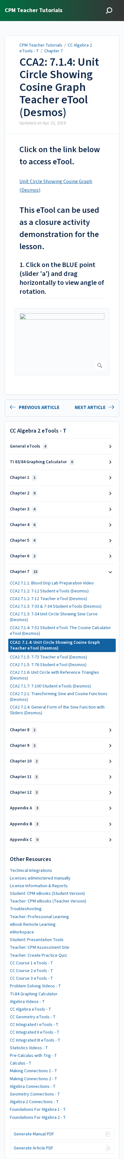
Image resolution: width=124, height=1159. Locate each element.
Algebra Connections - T (33, 1086)
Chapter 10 (24, 761)
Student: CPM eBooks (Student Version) (47, 893)
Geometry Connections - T (35, 1094)
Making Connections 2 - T (33, 1079)
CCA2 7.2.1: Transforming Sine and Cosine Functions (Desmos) (58, 697)
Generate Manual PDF (34, 1134)
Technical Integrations (31, 870)
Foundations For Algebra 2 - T (38, 1117)
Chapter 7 (53, 51)
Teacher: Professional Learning (39, 917)
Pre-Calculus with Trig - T (33, 1055)
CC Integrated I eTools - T (34, 1025)
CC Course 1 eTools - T (31, 963)
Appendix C (24, 839)
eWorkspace (22, 932)
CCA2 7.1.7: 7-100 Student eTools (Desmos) (50, 686)
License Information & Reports (39, 886)
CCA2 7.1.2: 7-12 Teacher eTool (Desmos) (48, 599)
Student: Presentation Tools (37, 940)
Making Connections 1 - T (33, 1071)
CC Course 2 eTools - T (31, 971)
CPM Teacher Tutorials (40, 45)
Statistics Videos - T (29, 1048)
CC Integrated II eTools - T (34, 1032)
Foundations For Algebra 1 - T (38, 1109)
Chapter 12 (24, 792)
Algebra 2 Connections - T (34, 1102)
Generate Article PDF (33, 1148)
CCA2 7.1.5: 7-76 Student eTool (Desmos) (48, 665)
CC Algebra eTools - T (30, 1009)
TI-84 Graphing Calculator (34, 994)
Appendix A (24, 808)
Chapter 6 (22, 556)
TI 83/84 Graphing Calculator (41, 462)
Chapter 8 (22, 730)
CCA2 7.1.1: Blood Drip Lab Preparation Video (52, 583)
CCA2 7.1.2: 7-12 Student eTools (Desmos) (49, 591)
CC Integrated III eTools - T (35, 1040)
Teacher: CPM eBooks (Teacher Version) (48, 901)
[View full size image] (62, 341)
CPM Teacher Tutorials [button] (33, 10)
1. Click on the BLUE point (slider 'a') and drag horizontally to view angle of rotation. (61, 278)
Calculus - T (20, 1063)
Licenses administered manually (40, 878)
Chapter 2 (22, 493)
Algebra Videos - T (27, 1002)
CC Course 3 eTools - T (31, 978)
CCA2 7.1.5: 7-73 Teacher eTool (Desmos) (48, 657)
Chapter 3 (22, 509)
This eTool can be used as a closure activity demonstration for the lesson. (59, 228)
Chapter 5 (22, 540)
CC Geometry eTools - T (33, 1017)
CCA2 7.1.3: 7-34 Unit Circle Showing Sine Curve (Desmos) (54, 617)
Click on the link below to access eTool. (59, 155)
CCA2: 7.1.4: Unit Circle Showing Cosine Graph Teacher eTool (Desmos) (59, 87)
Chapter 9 (22, 745)
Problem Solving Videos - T (35, 986)
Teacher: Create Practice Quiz (38, 955)
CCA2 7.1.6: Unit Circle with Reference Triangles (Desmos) (54, 675)
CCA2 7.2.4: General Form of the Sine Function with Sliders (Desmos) (57, 710)
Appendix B (24, 824)
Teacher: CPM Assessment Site (39, 947)
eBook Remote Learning (33, 924)
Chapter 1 (22, 477)
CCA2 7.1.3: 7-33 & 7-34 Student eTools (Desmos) (55, 606)
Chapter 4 (22, 525)
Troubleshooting (26, 909)
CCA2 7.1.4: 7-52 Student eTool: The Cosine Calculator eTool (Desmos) (60, 631)
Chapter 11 (24, 777)
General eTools (28, 446)
